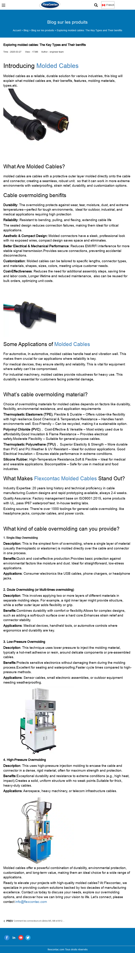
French (110, 5)
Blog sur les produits (42, 30)
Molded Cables (57, 65)
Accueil (17, 30)
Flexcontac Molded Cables (65, 478)
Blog (26, 30)
